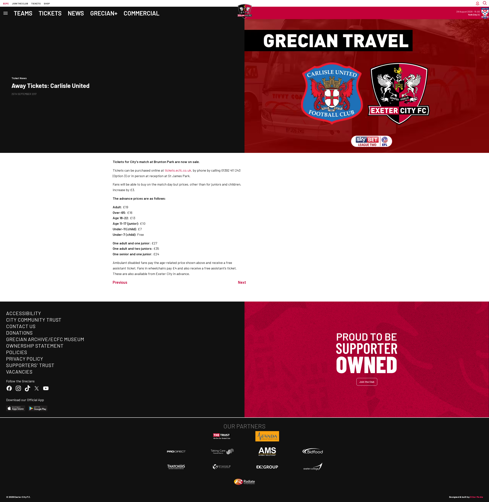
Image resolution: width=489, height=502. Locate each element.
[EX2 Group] (267, 466)
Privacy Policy (24, 359)
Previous (120, 282)
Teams (23, 13)
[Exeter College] (313, 466)
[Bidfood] (313, 451)
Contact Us (21, 326)
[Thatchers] (176, 467)
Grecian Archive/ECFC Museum (45, 339)
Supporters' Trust (30, 365)
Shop (47, 3)
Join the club (20, 3)
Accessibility (23, 313)
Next (242, 282)
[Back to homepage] (244, 11)
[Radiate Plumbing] (244, 481)
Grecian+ (103, 13)
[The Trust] (222, 436)
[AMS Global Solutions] (267, 451)
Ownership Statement (34, 346)
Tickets (36, 3)
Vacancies (19, 372)
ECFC (6, 3)
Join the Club (366, 381)
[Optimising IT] (222, 467)
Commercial (141, 13)
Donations (19, 333)
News (76, 13)
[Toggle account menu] (477, 3)
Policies (16, 352)
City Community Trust (34, 320)
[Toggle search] (485, 3)
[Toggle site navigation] (5, 13)
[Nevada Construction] (267, 436)
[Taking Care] (222, 451)
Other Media (476, 497)
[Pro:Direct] (176, 451)
